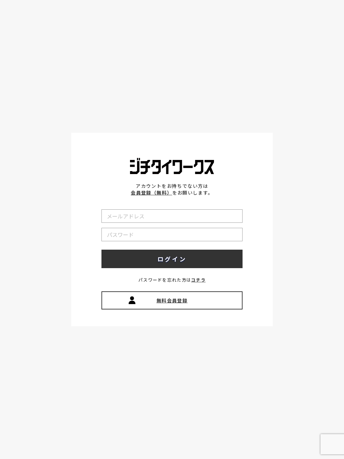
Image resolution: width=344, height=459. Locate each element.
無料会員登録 (172, 300)
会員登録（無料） (151, 192)
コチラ (198, 280)
